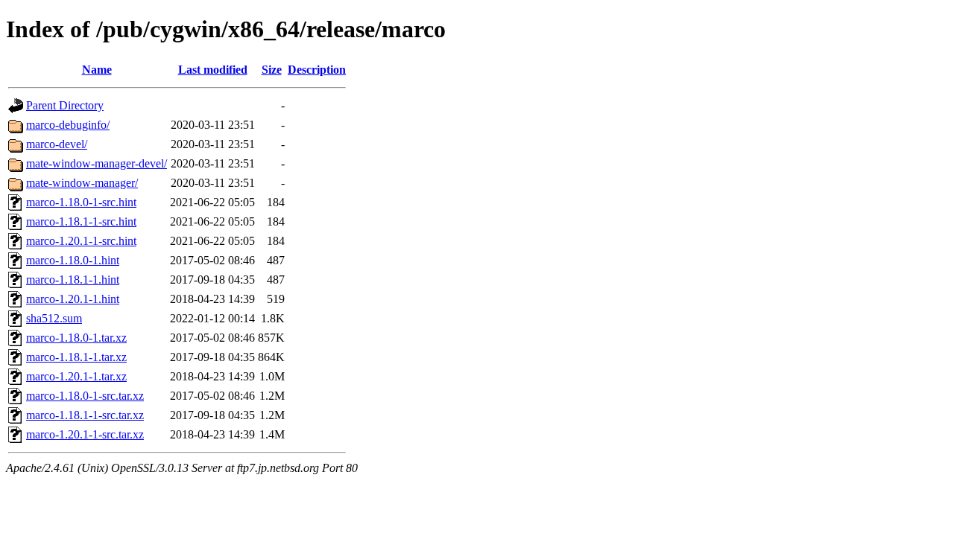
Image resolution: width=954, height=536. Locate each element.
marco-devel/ (56, 144)
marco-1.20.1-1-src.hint (81, 240)
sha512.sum (54, 318)
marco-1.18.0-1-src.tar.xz (85, 395)
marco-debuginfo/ (68, 124)
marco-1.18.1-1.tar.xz (76, 357)
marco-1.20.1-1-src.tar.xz (85, 434)
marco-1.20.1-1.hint (72, 299)
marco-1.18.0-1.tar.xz (76, 337)
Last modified (212, 69)
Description (317, 69)
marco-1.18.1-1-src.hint (81, 221)
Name (97, 69)
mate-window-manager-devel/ (96, 163)
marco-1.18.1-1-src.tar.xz (85, 415)
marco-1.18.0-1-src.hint (81, 202)
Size (272, 69)
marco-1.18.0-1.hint (72, 260)
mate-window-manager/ (82, 182)
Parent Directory (65, 105)
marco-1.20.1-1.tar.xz (76, 376)
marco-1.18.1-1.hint (72, 279)
